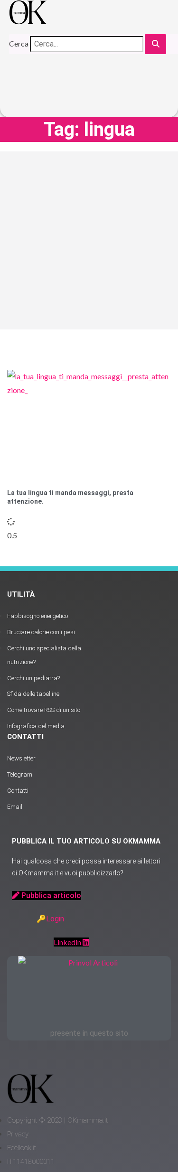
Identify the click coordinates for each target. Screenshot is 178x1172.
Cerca (18, 43)
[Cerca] (155, 44)
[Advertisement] (89, 240)
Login (55, 918)
